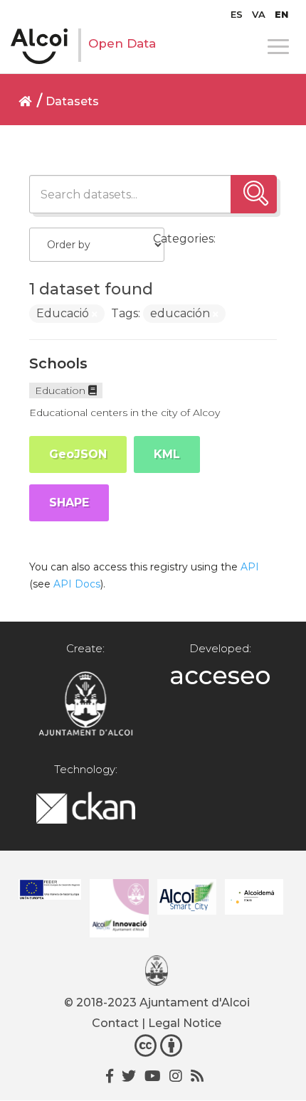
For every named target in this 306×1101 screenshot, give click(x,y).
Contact (115, 1023)
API (250, 566)
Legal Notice (184, 1023)
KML (167, 454)
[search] (254, 194)
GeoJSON (78, 454)
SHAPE (69, 502)
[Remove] (94, 314)
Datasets (72, 101)
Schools (58, 363)
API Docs (76, 584)
